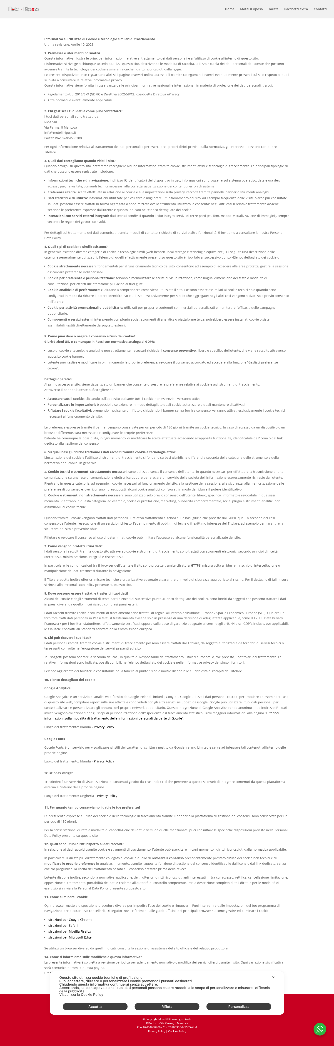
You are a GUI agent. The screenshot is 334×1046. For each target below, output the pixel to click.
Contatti (320, 9)
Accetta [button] (95, 1006)
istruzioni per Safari (62, 925)
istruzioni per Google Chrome (69, 919)
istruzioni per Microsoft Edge (69, 937)
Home (229, 9)
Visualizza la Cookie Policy (81, 994)
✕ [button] (273, 977)
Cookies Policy (177, 1031)
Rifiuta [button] (167, 1006)
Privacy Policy (104, 727)
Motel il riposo (251, 9)
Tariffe (273, 9)
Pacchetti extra (296, 9)
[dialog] (167, 993)
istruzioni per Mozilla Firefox (69, 931)
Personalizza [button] (238, 1006)
